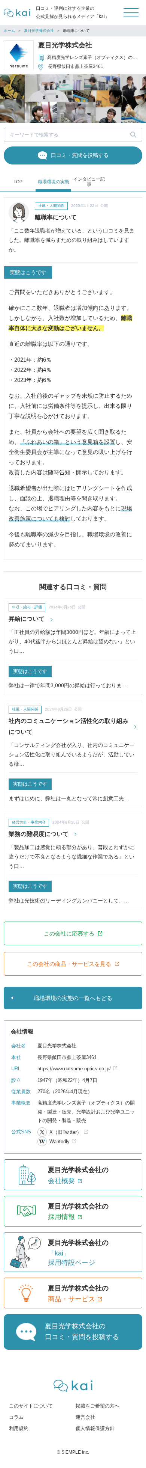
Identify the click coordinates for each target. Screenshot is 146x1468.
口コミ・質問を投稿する (80, 155)
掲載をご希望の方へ (97, 1406)
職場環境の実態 (53, 181)
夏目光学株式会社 (39, 31)
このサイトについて (31, 1406)
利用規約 (18, 1428)
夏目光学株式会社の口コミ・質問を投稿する (82, 1331)
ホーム (9, 31)
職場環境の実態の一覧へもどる (73, 998)
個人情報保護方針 (95, 1428)
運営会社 (85, 1417)
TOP (17, 181)
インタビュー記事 (89, 182)
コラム (16, 1417)
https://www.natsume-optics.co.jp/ (74, 1068)
